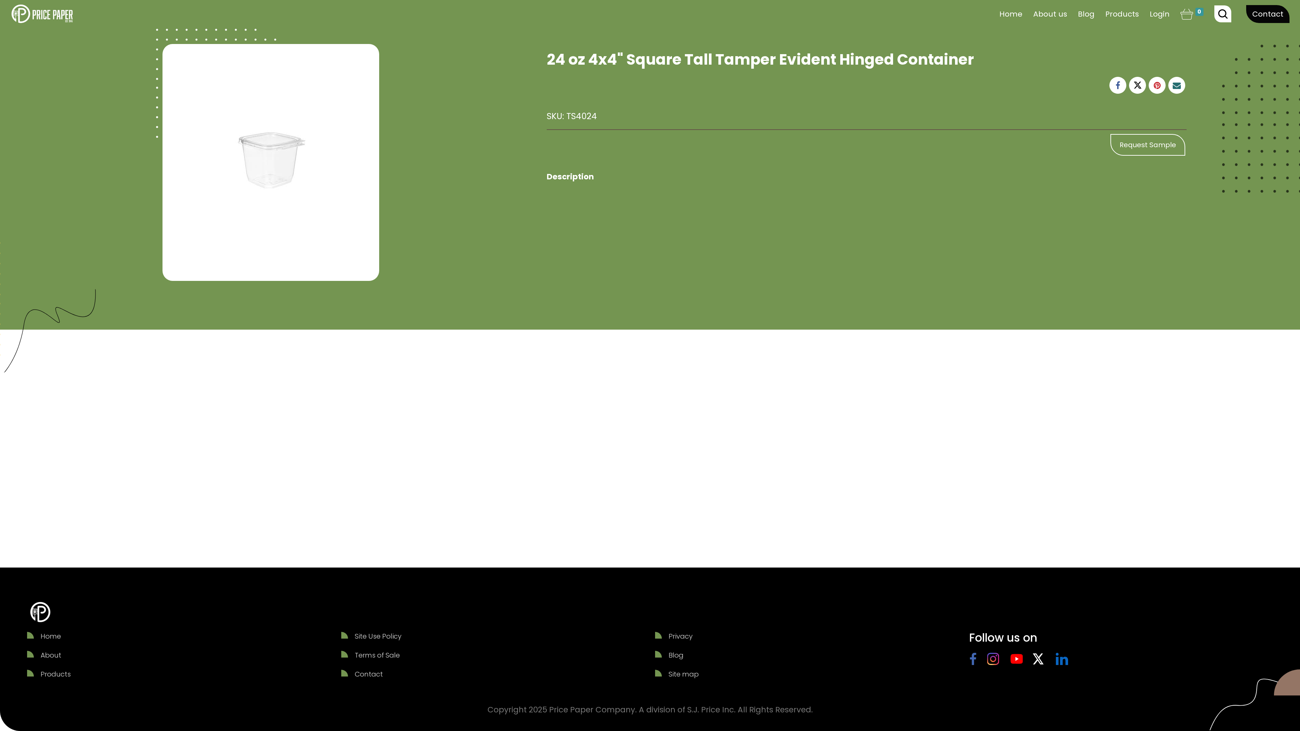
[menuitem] (1011, 14)
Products (56, 674)
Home (51, 636)
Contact (1267, 14)
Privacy (681, 636)
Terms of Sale (377, 655)
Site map (684, 674)
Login (1160, 14)
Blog (676, 655)
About (51, 655)
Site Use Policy (378, 636)
